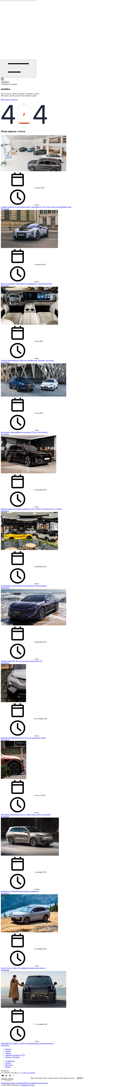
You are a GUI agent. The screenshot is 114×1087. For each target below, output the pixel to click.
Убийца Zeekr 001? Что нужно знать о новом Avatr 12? (21, 661)
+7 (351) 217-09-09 (27, 1073)
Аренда (8, 1053)
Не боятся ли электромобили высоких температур (20, 891)
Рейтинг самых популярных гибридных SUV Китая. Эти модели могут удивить (31, 509)
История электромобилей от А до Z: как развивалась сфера (23, 738)
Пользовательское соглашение (12, 1083)
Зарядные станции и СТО (15, 1055)
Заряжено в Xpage (28, 1085)
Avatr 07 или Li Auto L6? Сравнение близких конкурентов (23, 968)
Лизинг (8, 1051)
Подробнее (5, 209)
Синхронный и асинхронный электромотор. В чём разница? (24, 586)
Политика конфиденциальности (36, 1083)
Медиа (7, 1067)
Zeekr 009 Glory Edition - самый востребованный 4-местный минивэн (27, 1043)
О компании (10, 1061)
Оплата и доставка (12, 1057)
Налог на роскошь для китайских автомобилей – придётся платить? (26, 284)
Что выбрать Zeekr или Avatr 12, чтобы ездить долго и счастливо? (26, 814)
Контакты (9, 1065)
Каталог (8, 1049)
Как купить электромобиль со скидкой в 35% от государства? (24, 432)
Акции (8, 1063)
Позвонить (5, 82)
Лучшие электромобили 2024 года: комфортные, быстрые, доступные (27, 360)
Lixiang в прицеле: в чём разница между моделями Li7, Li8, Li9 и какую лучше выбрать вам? (36, 207)
